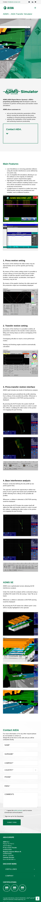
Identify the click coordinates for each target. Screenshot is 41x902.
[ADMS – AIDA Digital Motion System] (20, 289)
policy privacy (18, 810)
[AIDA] (8, 6)
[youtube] (29, 2)
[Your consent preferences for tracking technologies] (37, 898)
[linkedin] (32, 2)
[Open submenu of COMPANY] (34, 876)
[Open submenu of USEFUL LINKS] (34, 869)
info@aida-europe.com (14, 2)
